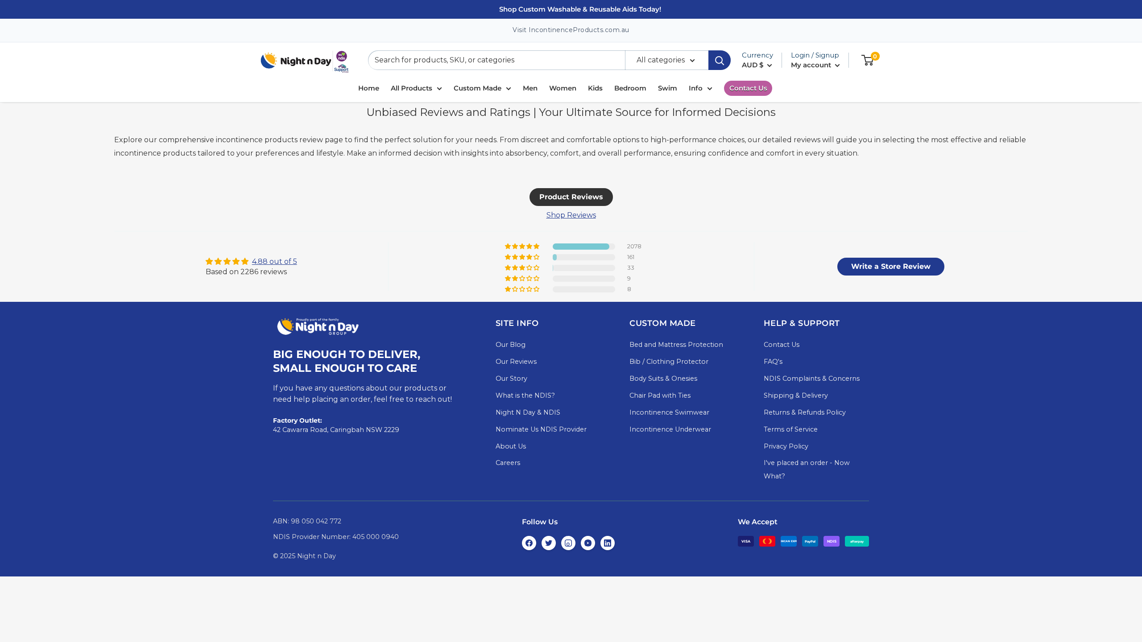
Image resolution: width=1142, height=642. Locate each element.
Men (530, 88)
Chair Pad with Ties (660, 395)
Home (368, 88)
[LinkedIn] (607, 543)
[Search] (719, 60)
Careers (508, 463)
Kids (595, 88)
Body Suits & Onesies (663, 378)
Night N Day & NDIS (528, 412)
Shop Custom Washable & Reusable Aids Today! (580, 9)
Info (696, 88)
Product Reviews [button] (571, 197)
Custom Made (477, 88)
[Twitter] (549, 543)
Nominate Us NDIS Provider (541, 429)
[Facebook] (529, 543)
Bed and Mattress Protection (676, 345)
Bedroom (630, 88)
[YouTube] (588, 543)
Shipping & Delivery (796, 395)
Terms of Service (791, 429)
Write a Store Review (891, 266)
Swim (667, 88)
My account (812, 65)
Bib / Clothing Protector (668, 362)
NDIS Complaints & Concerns (812, 378)
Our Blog (510, 345)
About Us (511, 446)
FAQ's (773, 362)
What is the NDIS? (525, 395)
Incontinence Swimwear (669, 412)
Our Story (511, 378)
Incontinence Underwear (670, 429)
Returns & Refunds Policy (805, 412)
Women (562, 88)
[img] (251, 261)
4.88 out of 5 (274, 261)
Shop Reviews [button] (571, 215)
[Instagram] (568, 543)
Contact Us (748, 88)
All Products (411, 88)
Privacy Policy (786, 446)
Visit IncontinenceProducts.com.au (571, 30)
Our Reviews (516, 362)
